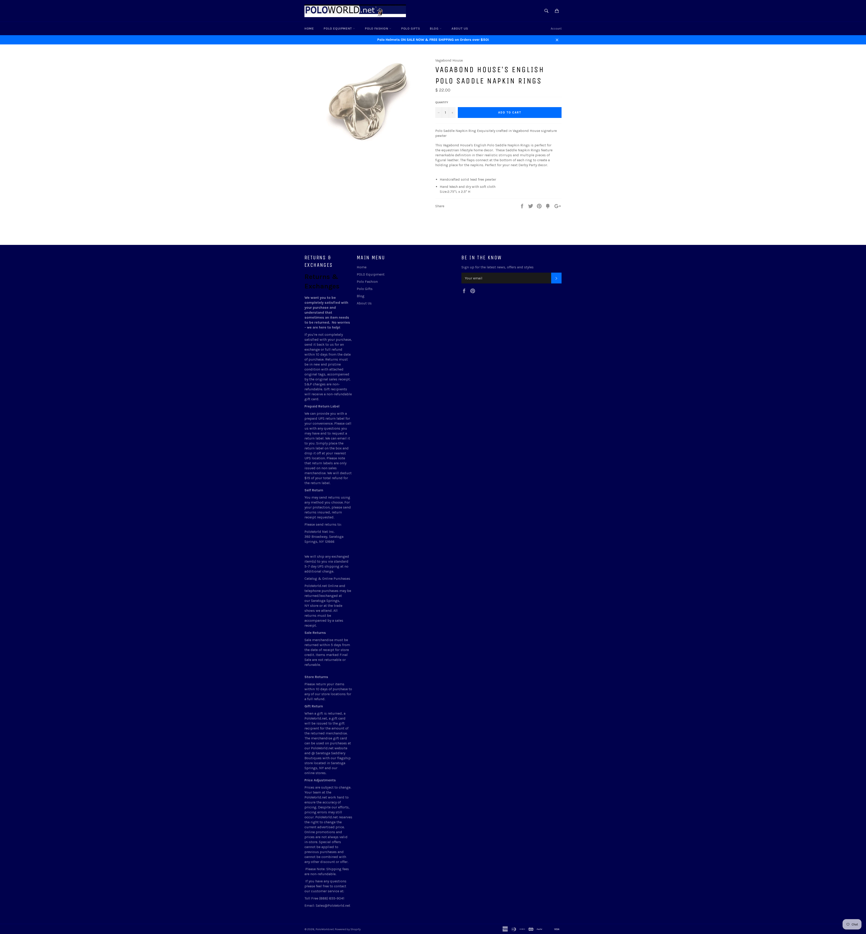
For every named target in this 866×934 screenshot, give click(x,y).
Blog (435, 28)
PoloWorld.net (325, 929)
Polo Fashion (377, 28)
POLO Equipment (338, 28)
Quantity (441, 102)
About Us (459, 28)
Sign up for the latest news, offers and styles (497, 267)
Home (309, 28)
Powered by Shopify (348, 929)
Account (556, 28)
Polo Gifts (410, 28)
